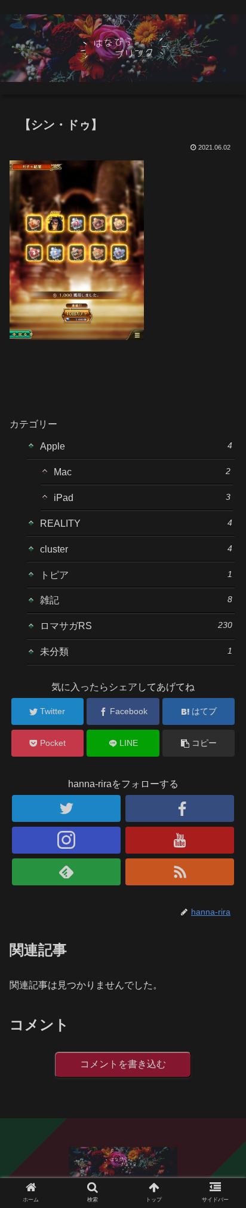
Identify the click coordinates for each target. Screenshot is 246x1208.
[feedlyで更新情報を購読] (66, 871)
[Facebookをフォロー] (179, 808)
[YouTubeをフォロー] (179, 840)
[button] (221, 1040)
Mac (142, 471)
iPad (142, 497)
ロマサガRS (136, 625)
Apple (136, 446)
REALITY (136, 523)
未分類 (136, 651)
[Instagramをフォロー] (66, 840)
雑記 (136, 599)
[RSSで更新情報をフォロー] (179, 871)
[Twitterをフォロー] (66, 808)
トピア (136, 574)
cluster (136, 549)
